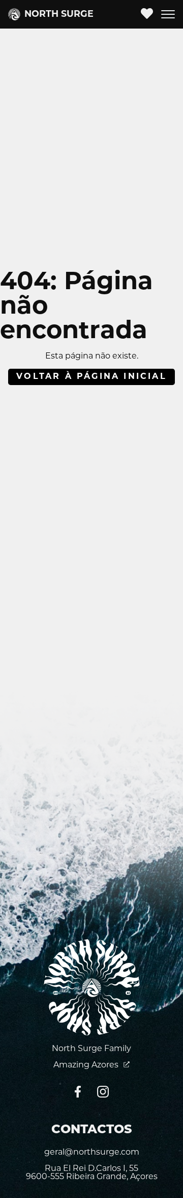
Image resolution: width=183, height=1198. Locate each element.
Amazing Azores (86, 1065)
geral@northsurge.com (91, 1153)
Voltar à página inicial (91, 377)
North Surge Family (91, 1049)
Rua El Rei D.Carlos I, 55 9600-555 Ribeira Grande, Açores (92, 1173)
